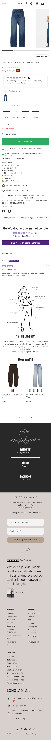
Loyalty (31, 623)
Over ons (10, 613)
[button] (26, 3)
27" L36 (16, 111)
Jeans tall (10, 656)
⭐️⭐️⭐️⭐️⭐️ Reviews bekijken (17, 719)
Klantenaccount (34, 613)
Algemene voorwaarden (33, 637)
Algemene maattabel (32, 631)
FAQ (29, 620)
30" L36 (6, 118)
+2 (45, 390)
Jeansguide (32, 627)
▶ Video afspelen (40, 57)
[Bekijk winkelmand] (42, 3)
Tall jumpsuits (12, 666)
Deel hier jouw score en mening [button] (25, 243)
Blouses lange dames (15, 680)
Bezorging (11, 626)
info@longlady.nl (19, 706)
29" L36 (35, 111)
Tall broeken (12, 660)
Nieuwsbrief (11, 642)
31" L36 (16, 118)
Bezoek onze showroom (12, 618)
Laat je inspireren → (25, 452)
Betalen (10, 623)
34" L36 (6, 124)
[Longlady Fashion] (4, 3)
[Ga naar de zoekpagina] (26, 3)
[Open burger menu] (47, 3)
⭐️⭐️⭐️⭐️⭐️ (14, 67)
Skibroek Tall (12, 663)
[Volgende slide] (29, 417)
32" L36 (25, 118)
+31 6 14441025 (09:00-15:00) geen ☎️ (27, 699)
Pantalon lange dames (16, 676)
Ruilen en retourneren (11, 630)
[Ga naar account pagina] (37, 3)
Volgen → (25, 466)
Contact (31, 617)
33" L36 (35, 118)
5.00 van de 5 (32, 233)
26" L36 (6, 111)
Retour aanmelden (14, 635)
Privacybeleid (33, 642)
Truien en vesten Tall (15, 673)
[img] (7, 266)
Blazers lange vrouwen (16, 683)
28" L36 (26, 111)
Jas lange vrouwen (14, 670)
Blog (8, 638)
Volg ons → (25, 479)
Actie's (9, 645)
